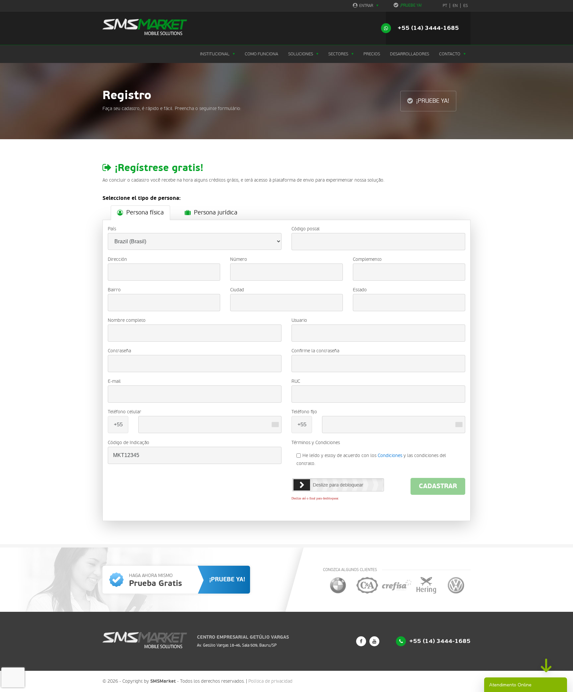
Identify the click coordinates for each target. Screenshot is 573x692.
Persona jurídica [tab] (215, 212)
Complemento (367, 259)
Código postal (305, 229)
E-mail (114, 381)
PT (445, 5)
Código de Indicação (128, 442)
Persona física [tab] (145, 212)
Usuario (299, 320)
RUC (295, 381)
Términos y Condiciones (315, 442)
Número (238, 259)
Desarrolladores (409, 54)
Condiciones (390, 455)
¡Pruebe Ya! (411, 5)
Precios (371, 54)
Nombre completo (127, 320)
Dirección (117, 259)
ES (465, 5)
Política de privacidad (270, 681)
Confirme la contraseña (315, 351)
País (112, 229)
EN (455, 5)
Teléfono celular (124, 412)
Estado (360, 290)
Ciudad (237, 290)
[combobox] (275, 424)
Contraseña (119, 351)
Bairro (114, 290)
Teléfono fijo (304, 412)
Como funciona (261, 54)
